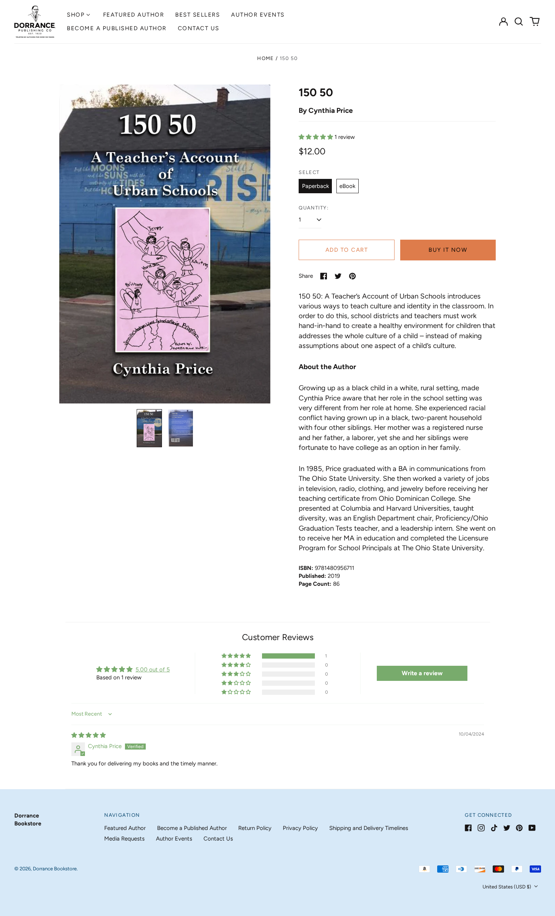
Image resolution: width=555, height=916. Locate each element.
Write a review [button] (422, 673)
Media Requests (124, 838)
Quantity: (313, 208)
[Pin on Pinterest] (352, 276)
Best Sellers (197, 14)
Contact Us (198, 28)
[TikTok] (494, 827)
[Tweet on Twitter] (338, 276)
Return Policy (254, 828)
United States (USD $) (507, 887)
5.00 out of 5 (153, 669)
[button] (519, 21)
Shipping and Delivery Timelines (368, 828)
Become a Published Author (116, 28)
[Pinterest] (519, 827)
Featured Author (133, 14)
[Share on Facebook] (323, 276)
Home (265, 58)
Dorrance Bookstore (55, 868)
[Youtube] (532, 827)
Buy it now (448, 249)
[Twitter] (506, 827)
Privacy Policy (300, 828)
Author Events (258, 14)
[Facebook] (468, 827)
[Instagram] (481, 827)
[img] (88, 735)
